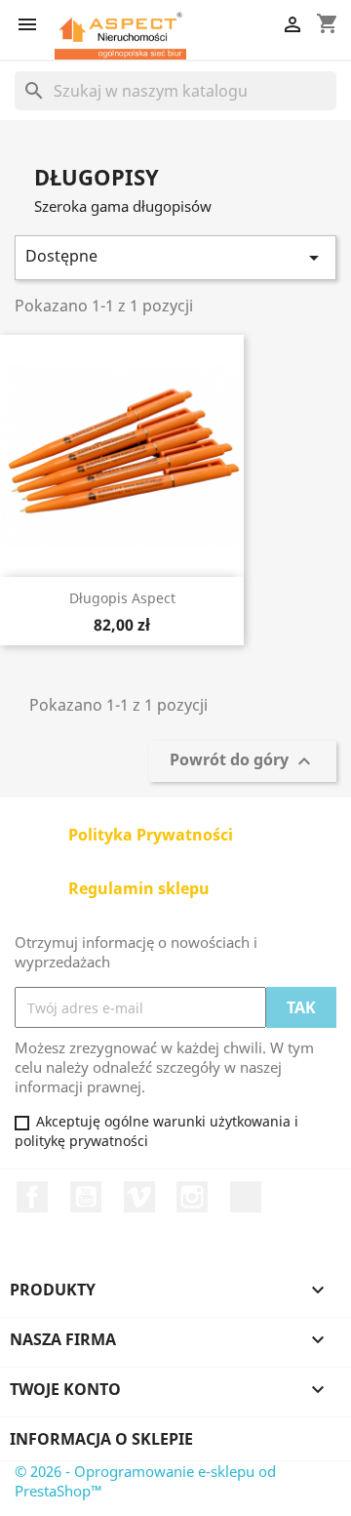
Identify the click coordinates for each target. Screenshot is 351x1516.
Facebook (32, 1196)
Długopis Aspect (122, 598)
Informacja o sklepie (101, 1439)
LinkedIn (245, 1196)
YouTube (85, 1196)
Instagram (192, 1196)
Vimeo (139, 1196)
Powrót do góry (243, 762)
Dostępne (175, 257)
